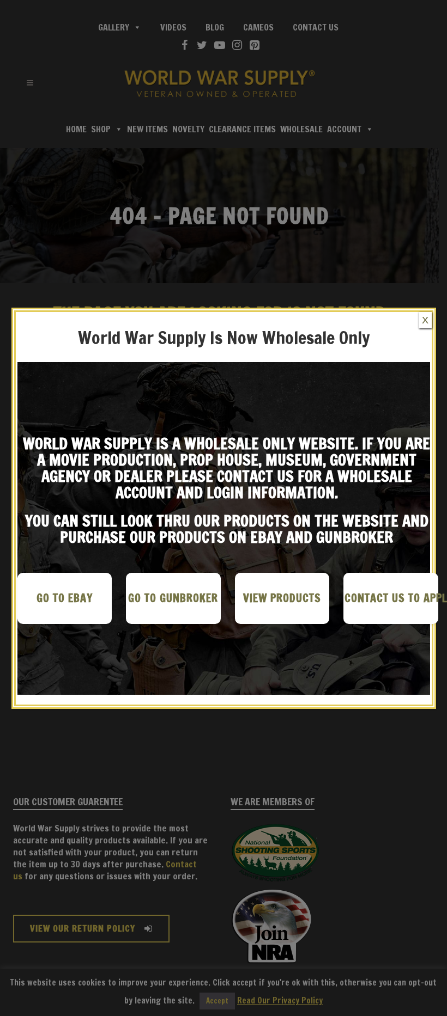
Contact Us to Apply (391, 598)
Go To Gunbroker (173, 598)
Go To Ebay (65, 598)
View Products (282, 598)
